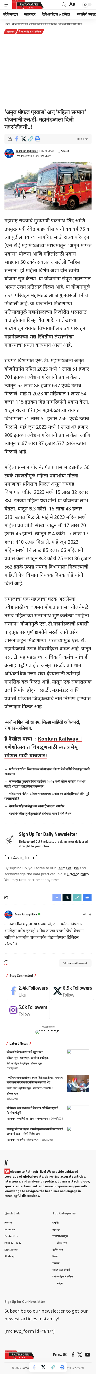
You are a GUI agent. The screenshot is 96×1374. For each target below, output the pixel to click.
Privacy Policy (78, 874)
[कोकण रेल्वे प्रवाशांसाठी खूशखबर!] (78, 1058)
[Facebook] (90, 914)
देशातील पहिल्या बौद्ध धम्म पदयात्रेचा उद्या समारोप (36, 806)
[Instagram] (28, 1010)
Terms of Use (68, 868)
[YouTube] (88, 1355)
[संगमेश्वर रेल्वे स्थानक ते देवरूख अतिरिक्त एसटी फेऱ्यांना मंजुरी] (78, 1114)
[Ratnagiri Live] (28, 4)
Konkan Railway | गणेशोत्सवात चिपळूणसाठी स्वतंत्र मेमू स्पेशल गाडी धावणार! (43, 747)
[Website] (85, 914)
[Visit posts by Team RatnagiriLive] (9, 153)
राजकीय (47, 1088)
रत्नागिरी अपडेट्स (39, 1057)
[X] (72, 991)
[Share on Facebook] (16, 139)
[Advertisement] (48, 71)
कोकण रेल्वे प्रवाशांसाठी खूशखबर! (25, 1052)
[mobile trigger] (8, 4)
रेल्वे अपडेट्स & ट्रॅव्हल (30, 31)
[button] (30, 139)
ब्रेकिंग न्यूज (12, 1057)
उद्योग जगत (12, 1088)
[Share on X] (23, 139)
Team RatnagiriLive (27, 150)
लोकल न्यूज (36, 1063)
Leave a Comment (77, 963)
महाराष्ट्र (10, 31)
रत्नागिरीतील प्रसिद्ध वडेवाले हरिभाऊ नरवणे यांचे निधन (40, 813)
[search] (64, 4)
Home (7, 23)
